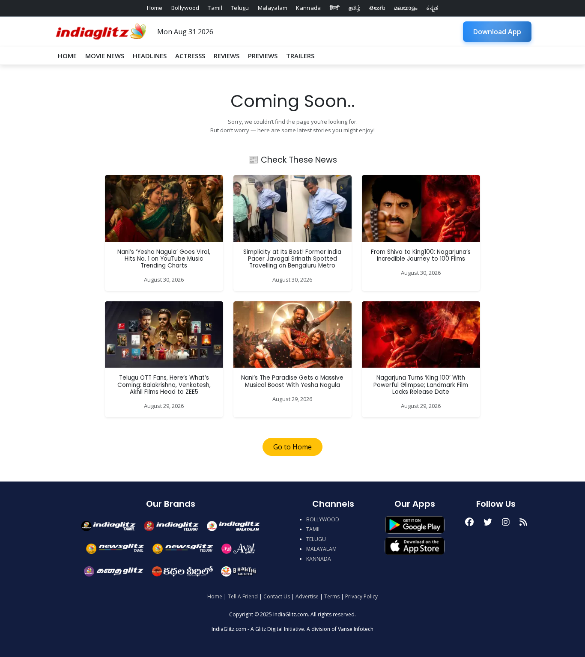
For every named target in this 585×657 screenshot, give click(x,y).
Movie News (104, 55)
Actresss (190, 55)
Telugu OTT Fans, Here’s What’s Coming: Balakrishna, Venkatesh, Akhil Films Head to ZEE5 (164, 385)
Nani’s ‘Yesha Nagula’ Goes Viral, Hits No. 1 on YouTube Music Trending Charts (163, 259)
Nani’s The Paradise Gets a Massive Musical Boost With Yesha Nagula (292, 381)
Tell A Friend (243, 596)
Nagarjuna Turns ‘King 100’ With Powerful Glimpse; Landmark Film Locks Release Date (420, 385)
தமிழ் (355, 8)
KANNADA (318, 558)
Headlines (150, 55)
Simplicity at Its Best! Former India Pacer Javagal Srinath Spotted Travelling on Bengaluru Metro (292, 259)
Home (155, 8)
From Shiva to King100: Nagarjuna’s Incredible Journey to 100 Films (421, 255)
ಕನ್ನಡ (432, 8)
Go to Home (292, 447)
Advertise (307, 596)
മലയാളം (405, 8)
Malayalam (273, 8)
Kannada (308, 8)
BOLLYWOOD (322, 519)
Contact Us (276, 596)
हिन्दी (335, 8)
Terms (332, 596)
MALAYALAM (321, 549)
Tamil (215, 8)
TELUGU (316, 539)
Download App (497, 31)
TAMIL (313, 529)
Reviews (226, 55)
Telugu (240, 8)
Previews (263, 55)
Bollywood (185, 8)
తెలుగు (377, 8)
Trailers (300, 55)
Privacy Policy (361, 596)
